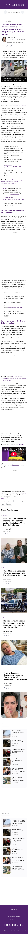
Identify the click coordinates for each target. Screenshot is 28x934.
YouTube (21, 445)
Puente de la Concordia (7, 501)
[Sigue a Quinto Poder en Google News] (22, 925)
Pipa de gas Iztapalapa (18, 501)
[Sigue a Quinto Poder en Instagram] (12, 925)
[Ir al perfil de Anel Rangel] (4, 39)
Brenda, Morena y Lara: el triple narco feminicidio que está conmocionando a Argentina (13, 181)
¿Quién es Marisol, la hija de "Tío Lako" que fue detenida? (18, 751)
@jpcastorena (8, 165)
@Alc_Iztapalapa (14, 194)
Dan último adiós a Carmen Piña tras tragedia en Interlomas (18, 779)
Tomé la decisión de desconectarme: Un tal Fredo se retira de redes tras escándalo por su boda (15, 676)
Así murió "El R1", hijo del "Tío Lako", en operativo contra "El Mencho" (18, 732)
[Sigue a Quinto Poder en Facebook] (7, 925)
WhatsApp (23, 493)
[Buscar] (5, 12)
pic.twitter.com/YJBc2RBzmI (17, 199)
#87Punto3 (6, 199)
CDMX (3, 504)
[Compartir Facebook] (3, 45)
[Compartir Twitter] (7, 45)
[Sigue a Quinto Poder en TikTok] (18, 925)
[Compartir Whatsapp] (11, 45)
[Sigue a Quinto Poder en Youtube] (15, 925)
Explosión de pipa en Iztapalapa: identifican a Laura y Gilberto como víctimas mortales (13, 378)
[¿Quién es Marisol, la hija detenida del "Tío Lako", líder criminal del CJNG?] (6, 753)
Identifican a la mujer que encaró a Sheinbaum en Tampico (18, 769)
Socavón (9, 504)
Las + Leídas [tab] (5, 724)
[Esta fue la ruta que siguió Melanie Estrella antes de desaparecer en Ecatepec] (6, 743)
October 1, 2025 (8, 205)
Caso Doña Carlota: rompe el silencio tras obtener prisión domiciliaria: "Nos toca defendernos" (14, 521)
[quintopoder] (14, 5)
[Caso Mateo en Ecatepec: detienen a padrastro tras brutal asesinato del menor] (14, 600)
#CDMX (5, 188)
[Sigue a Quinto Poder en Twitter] (10, 925)
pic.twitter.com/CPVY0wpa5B (12, 167)
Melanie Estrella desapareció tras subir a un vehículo (18, 741)
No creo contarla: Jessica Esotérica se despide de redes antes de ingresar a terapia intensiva (14, 624)
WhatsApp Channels (20, 105)
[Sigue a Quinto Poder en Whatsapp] (4, 925)
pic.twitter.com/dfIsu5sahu (15, 307)
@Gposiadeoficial (7, 197)
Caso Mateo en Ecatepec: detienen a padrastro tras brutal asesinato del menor (15, 573)
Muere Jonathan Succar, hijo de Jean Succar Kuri (17, 760)
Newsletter (19, 497)
